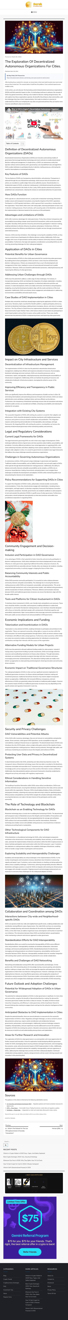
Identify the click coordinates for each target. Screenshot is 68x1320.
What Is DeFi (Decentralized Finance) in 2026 (17, 1167)
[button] (34, 12)
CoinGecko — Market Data (13, 1110)
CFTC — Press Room (12, 1108)
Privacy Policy (52, 1290)
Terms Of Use (52, 1293)
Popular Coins (7, 1297)
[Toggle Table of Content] (21, 143)
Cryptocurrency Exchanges (11, 1283)
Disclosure (51, 1283)
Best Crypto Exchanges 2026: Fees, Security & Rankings (20, 1157)
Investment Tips (8, 1290)
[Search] (5, 1145)
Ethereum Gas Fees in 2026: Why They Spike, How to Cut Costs (22, 1160)
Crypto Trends (10, 1118)
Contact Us (51, 1279)
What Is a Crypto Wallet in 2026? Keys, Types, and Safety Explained (24, 1153)
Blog (4, 1276)
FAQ (4, 1286)
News (5, 1293)
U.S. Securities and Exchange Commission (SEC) (19, 1104)
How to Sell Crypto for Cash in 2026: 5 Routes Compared (20, 1164)
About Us (50, 1276)
